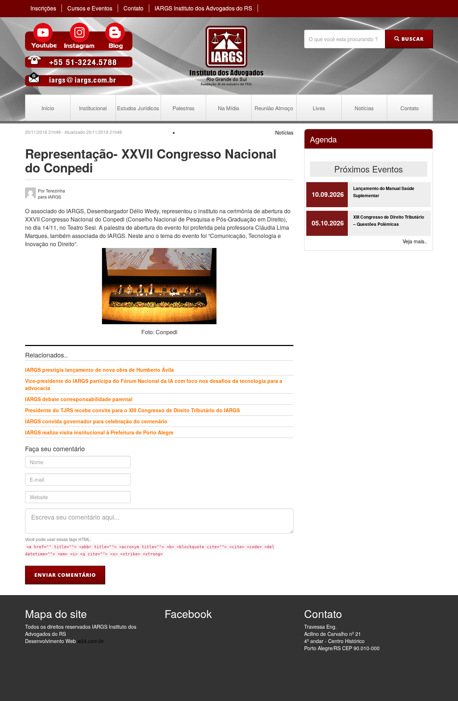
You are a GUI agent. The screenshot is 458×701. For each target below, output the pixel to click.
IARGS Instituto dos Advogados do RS (203, 8)
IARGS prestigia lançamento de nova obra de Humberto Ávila (99, 369)
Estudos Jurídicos (138, 108)
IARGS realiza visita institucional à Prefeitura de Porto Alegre (99, 432)
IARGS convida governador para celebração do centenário (96, 421)
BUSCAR (412, 38)
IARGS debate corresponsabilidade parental (78, 399)
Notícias (364, 108)
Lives (319, 108)
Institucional (93, 108)
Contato (133, 8)
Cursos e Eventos (89, 8)
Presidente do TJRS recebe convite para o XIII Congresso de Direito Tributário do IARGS (132, 410)
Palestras (183, 108)
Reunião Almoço (273, 108)
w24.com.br (90, 640)
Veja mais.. (415, 241)
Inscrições (43, 8)
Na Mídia (228, 108)
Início (48, 108)
